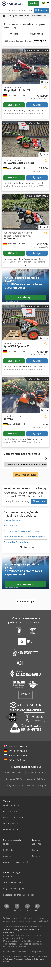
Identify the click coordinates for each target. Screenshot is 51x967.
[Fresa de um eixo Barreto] (25, 395)
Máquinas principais (36, 785)
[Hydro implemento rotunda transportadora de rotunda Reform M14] (25, 212)
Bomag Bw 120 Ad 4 (37, 772)
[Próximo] (47, 66)
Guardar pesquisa (26, 474)
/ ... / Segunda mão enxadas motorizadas (24, 15)
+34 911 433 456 (17, 759)
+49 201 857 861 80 (18, 755)
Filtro (15, 33)
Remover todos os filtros (19, 41)
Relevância (37, 33)
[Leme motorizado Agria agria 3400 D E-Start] (25, 139)
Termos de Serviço (34, 959)
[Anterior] (4, 66)
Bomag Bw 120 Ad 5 (36, 779)
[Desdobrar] (25, 117)
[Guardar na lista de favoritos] (46, 87)
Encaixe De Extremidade (16, 542)
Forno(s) (25, 792)
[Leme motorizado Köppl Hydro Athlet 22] (25, 66)
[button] (48, 3)
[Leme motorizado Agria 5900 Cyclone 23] (25, 322)
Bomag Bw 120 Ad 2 (14, 785)
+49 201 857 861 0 (18, 751)
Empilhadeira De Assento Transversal (23, 531)
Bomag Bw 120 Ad (14, 779)
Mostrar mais (26, 547)
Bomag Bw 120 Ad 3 (14, 772)
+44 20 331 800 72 (18, 746)
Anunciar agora (25, 297)
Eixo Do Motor (11, 525)
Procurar (43, 10)
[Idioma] (43, 3)
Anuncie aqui (26, 601)
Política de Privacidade (14, 959)
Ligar (38, 104)
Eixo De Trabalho (12, 519)
